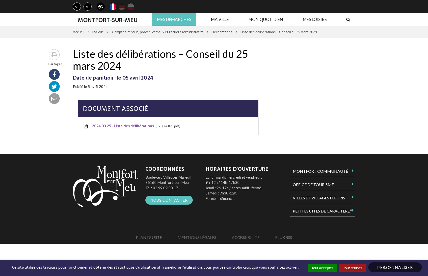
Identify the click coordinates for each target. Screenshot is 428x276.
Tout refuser (352, 268)
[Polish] (131, 6)
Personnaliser (395, 267)
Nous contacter (169, 200)
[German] (122, 6)
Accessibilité (246, 237)
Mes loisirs (315, 19)
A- (87, 6)
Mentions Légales (197, 237)
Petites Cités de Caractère (322, 210)
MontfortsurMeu (107, 20)
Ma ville (220, 19)
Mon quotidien (265, 19)
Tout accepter (322, 268)
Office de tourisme (313, 184)
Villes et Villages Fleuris (319, 197)
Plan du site (149, 237)
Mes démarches (174, 19)
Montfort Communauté (320, 171)
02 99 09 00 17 (165, 188)
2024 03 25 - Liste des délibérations (135, 126)
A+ (77, 6)
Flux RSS (283, 237)
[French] (113, 6)
